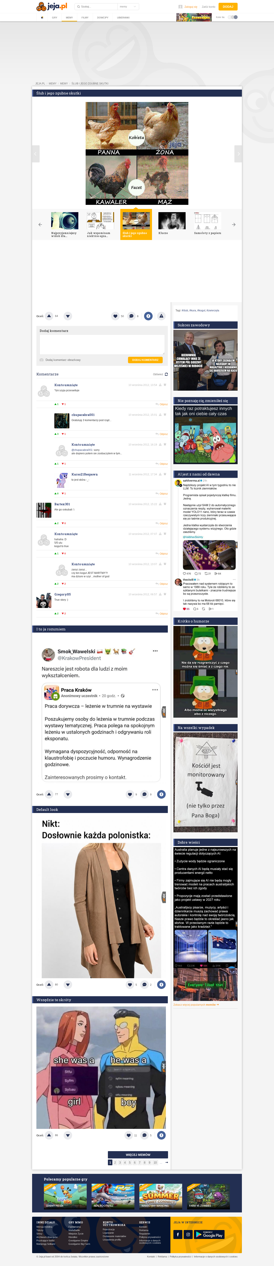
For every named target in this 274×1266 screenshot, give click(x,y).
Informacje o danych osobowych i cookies (150, 1241)
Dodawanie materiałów (114, 1236)
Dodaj (228, 6)
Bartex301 (62, 504)
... (161, 1162)
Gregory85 (62, 594)
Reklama (143, 1230)
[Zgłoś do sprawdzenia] (161, 316)
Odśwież (158, 374)
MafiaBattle (74, 1230)
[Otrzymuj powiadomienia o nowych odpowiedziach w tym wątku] (166, 384)
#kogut (201, 310)
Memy (69, 17)
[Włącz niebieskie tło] (236, 17)
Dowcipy (102, 17)
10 (155, 1162)
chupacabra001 (83, 415)
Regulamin (144, 1234)
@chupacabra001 (81, 450)
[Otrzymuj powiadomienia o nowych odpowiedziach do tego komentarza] (166, 474)
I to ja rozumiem (51, 629)
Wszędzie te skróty (53, 999)
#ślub (185, 310)
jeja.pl (40, 83)
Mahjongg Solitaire (45, 1244)
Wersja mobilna (44, 1227)
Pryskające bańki (45, 1240)
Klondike (72, 1237)
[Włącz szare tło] (233, 17)
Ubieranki (123, 17)
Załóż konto (208, 6)
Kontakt (143, 1227)
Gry (54, 17)
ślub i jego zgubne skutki (89, 83)
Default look (47, 809)
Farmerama (74, 1227)
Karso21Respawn (84, 474)
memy (53, 83)
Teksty (39, 1230)
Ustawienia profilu (112, 1240)
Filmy (85, 17)
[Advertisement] (137, 272)
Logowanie (108, 1233)
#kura (192, 310)
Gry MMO (75, 1222)
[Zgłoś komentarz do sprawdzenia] (161, 384)
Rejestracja (109, 1229)
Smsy (39, 1234)
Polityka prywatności (150, 1237)
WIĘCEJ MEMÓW (138, 1154)
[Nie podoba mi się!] (73, 316)
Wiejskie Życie (75, 1234)
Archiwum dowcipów (47, 1237)
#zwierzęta (213, 310)
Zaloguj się (191, 6)
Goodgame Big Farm (79, 1244)
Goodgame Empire (78, 1240)
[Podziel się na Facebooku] (148, 316)
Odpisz (164, 404)
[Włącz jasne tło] (230, 17)
